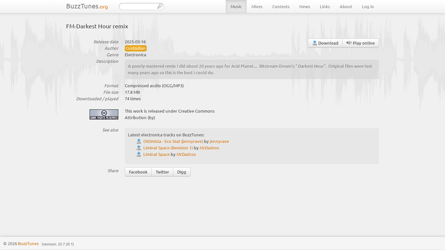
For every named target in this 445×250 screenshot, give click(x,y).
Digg (181, 171)
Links (325, 6)
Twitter (162, 171)
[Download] (139, 141)
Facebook (138, 171)
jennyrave (219, 141)
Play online (363, 43)
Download (327, 43)
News (304, 6)
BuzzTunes (87, 6)
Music (236, 6)
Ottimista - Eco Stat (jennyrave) (173, 141)
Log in (368, 6)
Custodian (136, 48)
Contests (281, 6)
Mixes (257, 6)
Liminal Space (156, 154)
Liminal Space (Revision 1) (168, 147)
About (346, 6)
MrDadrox (209, 147)
